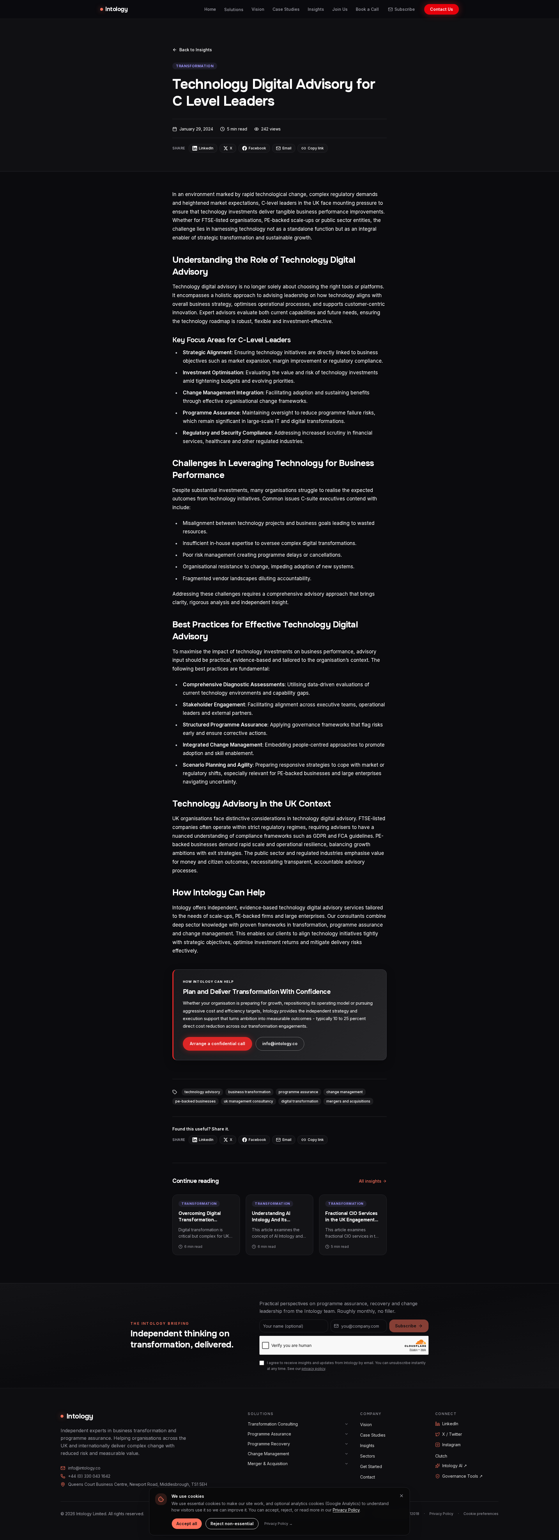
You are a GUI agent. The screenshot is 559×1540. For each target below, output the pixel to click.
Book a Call (367, 9)
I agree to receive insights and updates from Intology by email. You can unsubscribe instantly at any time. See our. (346, 1366)
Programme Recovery (269, 1443)
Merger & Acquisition (268, 1463)
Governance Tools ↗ (462, 1476)
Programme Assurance (269, 1433)
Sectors (367, 1455)
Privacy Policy (441, 1513)
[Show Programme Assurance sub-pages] (346, 1434)
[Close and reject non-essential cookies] (401, 1495)
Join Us (340, 9)
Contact (367, 1476)
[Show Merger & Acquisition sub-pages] (346, 1463)
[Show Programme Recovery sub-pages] (346, 1444)
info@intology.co (280, 1043)
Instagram (451, 1444)
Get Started (371, 1466)
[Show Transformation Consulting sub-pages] (346, 1424)
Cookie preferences (481, 1513)
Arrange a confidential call (217, 1043)
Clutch (441, 1455)
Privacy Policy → (278, 1523)
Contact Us (441, 9)
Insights (316, 9)
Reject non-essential (232, 1523)
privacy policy (313, 1368)
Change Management (268, 1453)
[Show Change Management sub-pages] (346, 1454)
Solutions (233, 9)
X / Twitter (452, 1434)
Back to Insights (195, 49)
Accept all (186, 1523)
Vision (258, 9)
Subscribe (405, 9)
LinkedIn (450, 1423)
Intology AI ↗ (454, 1465)
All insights (370, 1181)
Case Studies (286, 9)
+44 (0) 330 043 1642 (89, 1476)
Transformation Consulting (273, 1423)
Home (210, 9)
